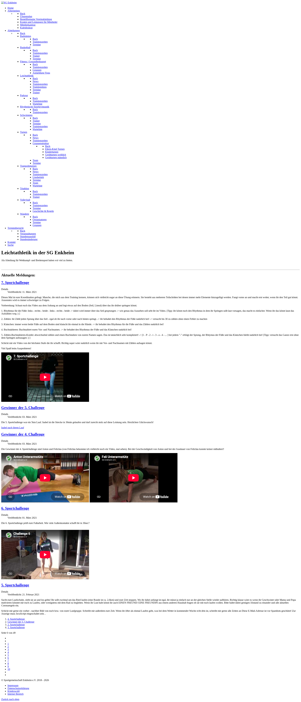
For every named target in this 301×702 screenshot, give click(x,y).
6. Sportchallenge (15, 508)
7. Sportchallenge (15, 282)
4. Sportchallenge (16, 619)
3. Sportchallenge (16, 627)
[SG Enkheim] (9, 2)
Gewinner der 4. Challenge (23, 434)
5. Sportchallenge (15, 585)
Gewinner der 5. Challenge (23, 408)
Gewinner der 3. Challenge (21, 621)
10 (9, 669)
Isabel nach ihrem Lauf (12, 427)
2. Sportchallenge (16, 624)
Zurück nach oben (10, 699)
